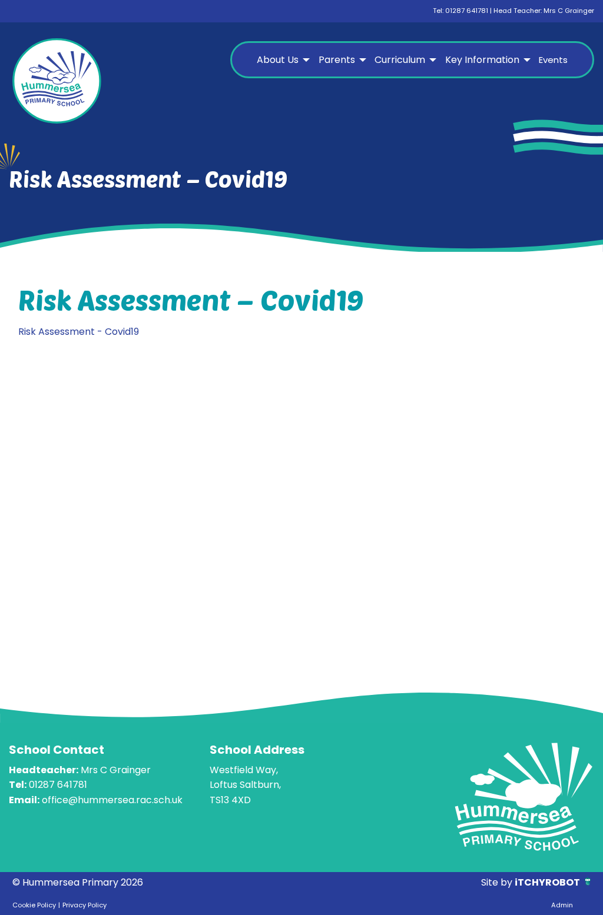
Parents (337, 59)
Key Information (482, 59)
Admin (562, 905)
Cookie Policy (34, 905)
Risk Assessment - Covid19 (78, 331)
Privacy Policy (84, 905)
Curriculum (400, 59)
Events (553, 60)
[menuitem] (282, 60)
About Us (278, 59)
